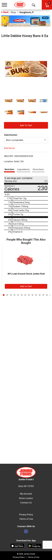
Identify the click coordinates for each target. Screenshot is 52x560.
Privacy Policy (26, 514)
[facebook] (26, 532)
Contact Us (26, 502)
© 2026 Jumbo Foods (26, 554)
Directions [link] (38, 169)
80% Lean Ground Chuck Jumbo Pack (26, 273)
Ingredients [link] (23, 169)
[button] (26, 20)
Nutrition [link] (9, 169)
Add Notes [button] (9, 148)
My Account (26, 493)
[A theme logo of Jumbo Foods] (19, 5)
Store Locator (26, 498)
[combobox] (26, 140)
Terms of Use (26, 519)
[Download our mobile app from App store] (17, 545)
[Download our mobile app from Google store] (35, 545)
